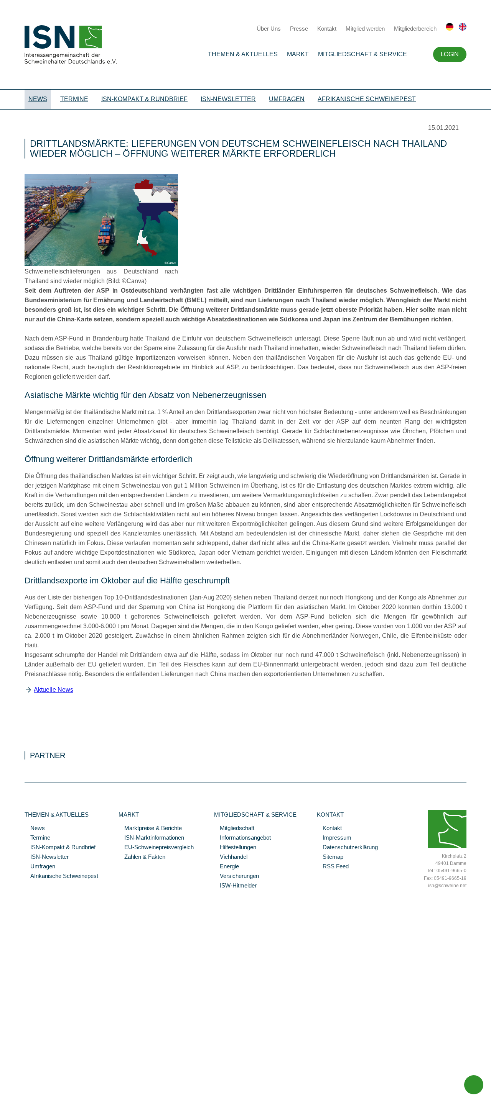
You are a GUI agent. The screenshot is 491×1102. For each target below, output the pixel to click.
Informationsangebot (242, 838)
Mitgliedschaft (234, 828)
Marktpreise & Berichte (150, 828)
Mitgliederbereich (415, 28)
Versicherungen (236, 876)
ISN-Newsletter (228, 99)
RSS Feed (333, 867)
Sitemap (330, 857)
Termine (74, 99)
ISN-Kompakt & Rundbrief (144, 99)
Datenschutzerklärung (347, 847)
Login (450, 54)
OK (4, 1096)
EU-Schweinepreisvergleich (156, 847)
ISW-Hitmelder (235, 886)
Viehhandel (230, 857)
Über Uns (269, 28)
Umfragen (287, 99)
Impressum (334, 838)
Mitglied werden (365, 28)
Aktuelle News (53, 689)
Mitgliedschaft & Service (362, 54)
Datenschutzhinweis (24, 1085)
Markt (298, 54)
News (37, 99)
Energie (226, 867)
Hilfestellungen (235, 847)
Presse (299, 28)
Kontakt (326, 28)
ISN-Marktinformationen (151, 838)
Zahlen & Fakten (142, 857)
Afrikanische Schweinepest (367, 99)
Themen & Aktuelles (243, 54)
